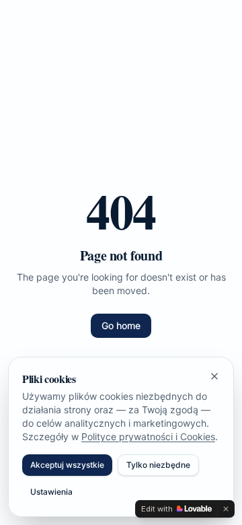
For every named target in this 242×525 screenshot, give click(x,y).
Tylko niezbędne (158, 465)
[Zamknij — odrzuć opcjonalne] (214, 376)
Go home (121, 325)
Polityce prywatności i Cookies (148, 436)
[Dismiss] (226, 509)
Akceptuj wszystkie (67, 465)
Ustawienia (51, 492)
